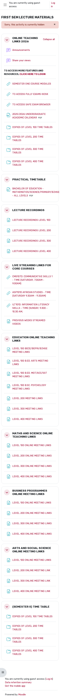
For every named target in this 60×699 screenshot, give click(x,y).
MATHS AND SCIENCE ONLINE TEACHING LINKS (32, 435)
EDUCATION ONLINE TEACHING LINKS (33, 339)
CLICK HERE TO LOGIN (33, 74)
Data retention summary (18, 682)
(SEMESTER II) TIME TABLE (30, 606)
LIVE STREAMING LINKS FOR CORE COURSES (31, 267)
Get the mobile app (15, 685)
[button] (7, 40)
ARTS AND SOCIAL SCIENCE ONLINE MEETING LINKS (31, 549)
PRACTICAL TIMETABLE (29, 179)
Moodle (22, 694)
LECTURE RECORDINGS (28, 210)
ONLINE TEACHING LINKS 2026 (25, 39)
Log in (53, 4)
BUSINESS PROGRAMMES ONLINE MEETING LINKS (29, 492)
